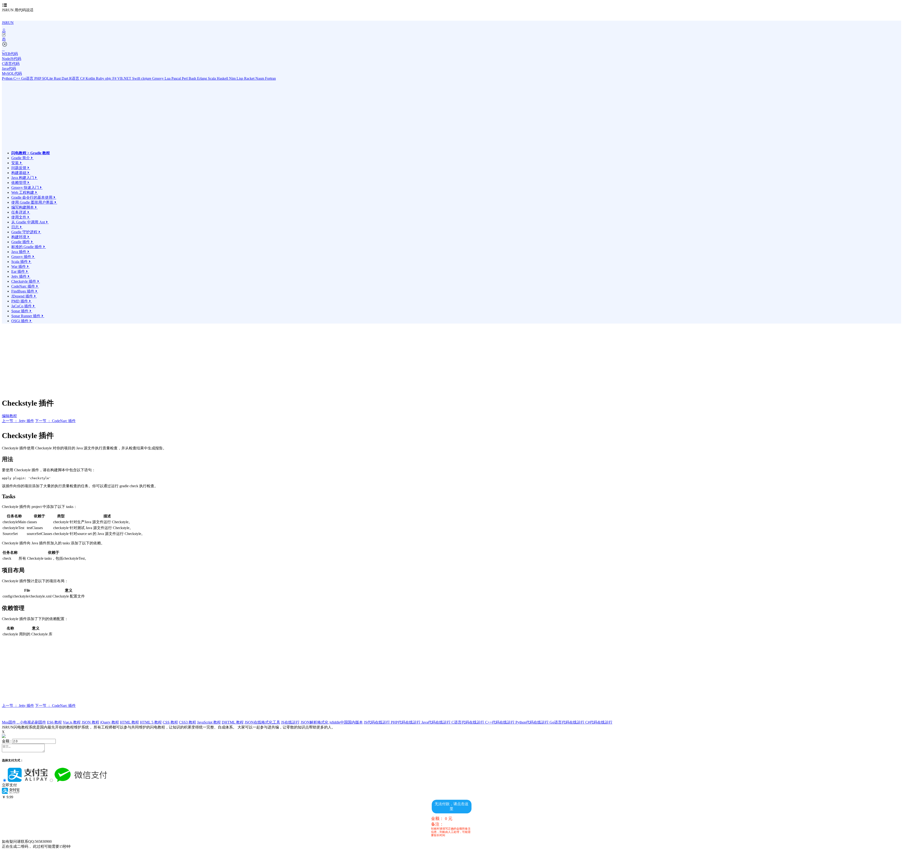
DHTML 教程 (233, 722)
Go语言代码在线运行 (567, 722)
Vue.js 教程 (72, 722)
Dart (65, 78)
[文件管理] (451, 39)
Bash (193, 78)
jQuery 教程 (109, 722)
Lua (168, 78)
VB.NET (124, 78)
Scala (212, 78)
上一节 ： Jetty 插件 (18, 421)
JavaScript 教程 (209, 722)
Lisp (240, 78)
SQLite (48, 78)
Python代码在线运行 (532, 722)
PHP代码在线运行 (406, 722)
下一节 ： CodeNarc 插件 (55, 421)
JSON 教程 (90, 722)
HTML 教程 (129, 722)
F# (114, 78)
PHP (38, 78)
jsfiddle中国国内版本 (346, 722)
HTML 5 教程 (151, 722)
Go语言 (27, 78)
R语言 (74, 78)
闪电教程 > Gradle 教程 (30, 153)
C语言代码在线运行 (468, 722)
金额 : (6, 741)
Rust (58, 78)
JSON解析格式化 (315, 722)
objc (108, 78)
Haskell (223, 78)
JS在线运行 (290, 722)
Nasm (260, 78)
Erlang (202, 78)
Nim (233, 78)
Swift (136, 78)
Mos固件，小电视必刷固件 (24, 722)
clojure (146, 78)
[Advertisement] (52, 118)
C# (83, 78)
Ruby (100, 78)
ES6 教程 (54, 722)
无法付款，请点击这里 (451, 806)
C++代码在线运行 (500, 722)
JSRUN (8, 23)
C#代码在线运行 (598, 722)
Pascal (176, 78)
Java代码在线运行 (436, 722)
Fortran (270, 78)
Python (7, 78)
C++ (17, 78)
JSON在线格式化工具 (262, 722)
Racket (249, 78)
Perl (185, 78)
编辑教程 (9, 416)
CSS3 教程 (187, 722)
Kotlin (91, 78)
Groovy (158, 78)
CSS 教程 (170, 722)
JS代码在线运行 (377, 722)
